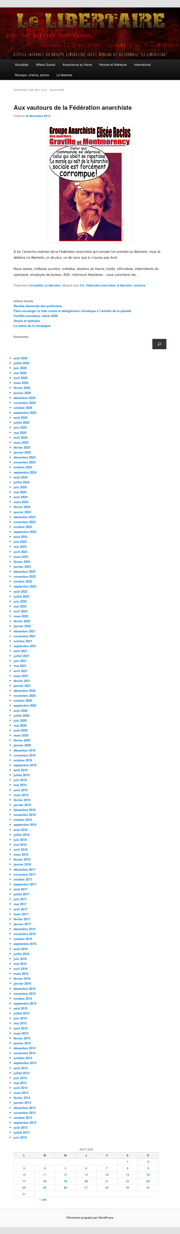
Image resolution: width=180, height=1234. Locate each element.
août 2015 (20, 1008)
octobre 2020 (23, 700)
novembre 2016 (25, 934)
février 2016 (22, 978)
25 (44, 1187)
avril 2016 (20, 968)
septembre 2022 (25, 586)
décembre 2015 (24, 988)
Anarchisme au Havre (77, 64)
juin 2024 (20, 487)
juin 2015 (20, 1018)
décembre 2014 (24, 1048)
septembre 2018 (25, 824)
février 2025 (22, 447)
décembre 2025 (24, 398)
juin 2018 (20, 839)
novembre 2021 (25, 636)
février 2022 (22, 621)
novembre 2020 (25, 695)
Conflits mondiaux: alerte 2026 (36, 315)
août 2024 (20, 477)
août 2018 (20, 829)
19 (65, 1181)
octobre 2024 (23, 467)
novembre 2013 (25, 1112)
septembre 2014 (25, 1063)
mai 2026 (20, 373)
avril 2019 (20, 790)
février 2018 (22, 859)
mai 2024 (20, 492)
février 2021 (22, 680)
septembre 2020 (25, 705)
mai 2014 (20, 1083)
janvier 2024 (22, 512)
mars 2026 (21, 382)
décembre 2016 (24, 929)
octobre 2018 (23, 819)
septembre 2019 (25, 765)
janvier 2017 (22, 924)
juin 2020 (20, 720)
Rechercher (21, 337)
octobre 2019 (23, 760)
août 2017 (20, 889)
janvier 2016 (22, 983)
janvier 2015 (22, 1043)
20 (86, 1181)
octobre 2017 (23, 879)
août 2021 (20, 651)
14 (107, 1174)
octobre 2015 (23, 998)
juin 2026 (20, 368)
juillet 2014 (21, 1073)
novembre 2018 (25, 814)
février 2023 (22, 561)
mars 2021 (21, 676)
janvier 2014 (22, 1102)
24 (24, 1187)
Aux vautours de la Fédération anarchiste (73, 107)
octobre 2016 (23, 938)
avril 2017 (20, 909)
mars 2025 (21, 442)
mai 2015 (20, 1023)
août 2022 (20, 591)
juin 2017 (20, 899)
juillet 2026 (21, 363)
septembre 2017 (25, 884)
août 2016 (20, 949)
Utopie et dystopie (27, 320)
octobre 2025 (23, 407)
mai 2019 (20, 785)
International (142, 64)
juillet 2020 (21, 715)
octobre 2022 (23, 581)
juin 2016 (20, 958)
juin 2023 (20, 541)
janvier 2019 (22, 805)
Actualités (22, 64)
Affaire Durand (45, 64)
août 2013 (20, 1127)
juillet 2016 (21, 954)
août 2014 (20, 1068)
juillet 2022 (21, 596)
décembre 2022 (24, 571)
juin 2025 (20, 427)
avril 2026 (20, 378)
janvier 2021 (22, 685)
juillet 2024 (21, 482)
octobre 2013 (23, 1117)
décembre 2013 (24, 1107)
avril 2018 (20, 849)
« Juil (42, 1199)
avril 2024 (20, 497)
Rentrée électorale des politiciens (38, 306)
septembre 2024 (25, 472)
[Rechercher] (159, 344)
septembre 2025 (25, 412)
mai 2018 (20, 844)
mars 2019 (21, 795)
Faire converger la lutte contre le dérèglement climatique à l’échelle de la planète (72, 311)
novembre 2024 (25, 462)
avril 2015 (20, 1028)
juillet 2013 (21, 1132)
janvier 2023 (22, 566)
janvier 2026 (22, 393)
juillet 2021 (21, 656)
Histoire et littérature (113, 64)
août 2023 (20, 536)
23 (148, 1181)
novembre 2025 (25, 402)
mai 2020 (20, 725)
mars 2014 (21, 1092)
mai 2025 (20, 432)
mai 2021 (20, 665)
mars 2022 (21, 616)
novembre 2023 (25, 522)
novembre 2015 (25, 993)
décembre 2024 (24, 457)
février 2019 (22, 800)
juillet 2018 (21, 834)
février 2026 (22, 387)
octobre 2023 (23, 527)
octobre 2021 (23, 641)
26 (65, 1187)
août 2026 (20, 358)
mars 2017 (21, 914)
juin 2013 (20, 1137)
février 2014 (22, 1097)
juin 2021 (20, 660)
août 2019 (20, 770)
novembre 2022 (25, 576)
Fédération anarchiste (101, 285)
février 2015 (22, 1038)
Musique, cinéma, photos (32, 75)
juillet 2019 (21, 775)
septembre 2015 (25, 1003)
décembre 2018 (24, 809)
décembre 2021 (24, 631)
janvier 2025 (22, 452)
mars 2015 (21, 1033)
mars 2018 (21, 854)
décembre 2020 (24, 690)
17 (24, 1181)
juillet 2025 (21, 422)
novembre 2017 (25, 874)
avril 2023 (20, 551)
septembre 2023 (25, 531)
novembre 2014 (25, 1053)
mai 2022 (20, 606)
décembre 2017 (24, 869)
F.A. (82, 285)
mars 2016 (21, 973)
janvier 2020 (22, 745)
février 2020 (22, 740)
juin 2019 (20, 780)
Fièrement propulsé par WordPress (90, 1217)
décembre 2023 (24, 517)
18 (44, 1181)
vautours (139, 285)
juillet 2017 (21, 894)
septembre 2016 (25, 943)
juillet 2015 (21, 1013)
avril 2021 (20, 671)
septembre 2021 (25, 646)
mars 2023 (21, 556)
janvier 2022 (22, 626)
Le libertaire (64, 75)
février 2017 (22, 919)
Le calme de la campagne (32, 325)
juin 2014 (20, 1078)
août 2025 (20, 417)
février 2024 (22, 507)
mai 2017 (20, 904)
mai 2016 (20, 963)
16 (148, 1174)
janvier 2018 (22, 864)
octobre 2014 (23, 1058)
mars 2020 (21, 735)
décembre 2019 (24, 750)
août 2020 (20, 710)
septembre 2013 (25, 1122)
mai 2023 (20, 546)
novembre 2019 (25, 755)
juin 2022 (20, 601)
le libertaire (124, 285)
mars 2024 (21, 502)
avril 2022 (20, 611)
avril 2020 (20, 730)
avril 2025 (20, 437)
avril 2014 (20, 1087)
